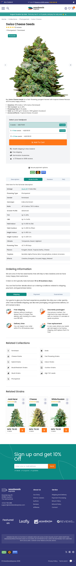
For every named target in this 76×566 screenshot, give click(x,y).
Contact (55, 507)
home (4, 19)
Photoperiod (24, 19)
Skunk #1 (25, 189)
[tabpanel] (38, 221)
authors (36, 501)
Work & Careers (38, 498)
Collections (12, 19)
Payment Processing (59, 498)
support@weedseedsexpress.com (13, 505)
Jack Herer (13, 399)
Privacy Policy (52, 561)
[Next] (70, 65)
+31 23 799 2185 (7, 503)
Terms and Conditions (66, 561)
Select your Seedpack (18, 120)
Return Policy (56, 501)
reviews (36, 504)
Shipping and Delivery (59, 495)
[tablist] (38, 179)
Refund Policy (56, 504)
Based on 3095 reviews (42, 2)
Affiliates (36, 507)
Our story (36, 495)
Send (52, 466)
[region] (38, 14)
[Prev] (5, 65)
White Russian (57, 399)
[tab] (15, 179)
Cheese (33, 399)
